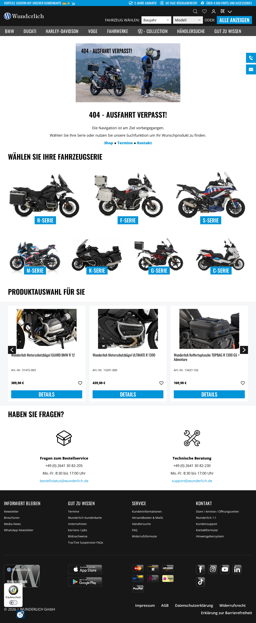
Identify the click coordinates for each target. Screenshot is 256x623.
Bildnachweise (77, 536)
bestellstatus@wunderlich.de (64, 480)
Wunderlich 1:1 (206, 518)
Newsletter (11, 511)
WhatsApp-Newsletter (18, 530)
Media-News (12, 524)
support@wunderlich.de (192, 480)
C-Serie (221, 270)
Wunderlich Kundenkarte (85, 518)
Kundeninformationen (147, 511)
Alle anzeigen (234, 20)
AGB (165, 605)
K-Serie (97, 270)
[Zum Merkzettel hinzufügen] (80, 383)
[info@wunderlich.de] (251, 69)
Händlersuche (141, 524)
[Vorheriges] (12, 350)
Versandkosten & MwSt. (148, 518)
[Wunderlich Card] (22, 576)
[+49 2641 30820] (251, 58)
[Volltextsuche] (195, 11)
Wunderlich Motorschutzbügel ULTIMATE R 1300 (124, 355)
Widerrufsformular (144, 536)
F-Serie (128, 220)
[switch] (13, 602)
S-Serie (211, 220)
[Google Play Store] (85, 581)
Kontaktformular (207, 530)
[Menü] (20, 585)
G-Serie (159, 270)
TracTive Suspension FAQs (85, 542)
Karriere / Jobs (77, 530)
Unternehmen (77, 524)
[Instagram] (212, 569)
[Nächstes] (244, 350)
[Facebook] (200, 569)
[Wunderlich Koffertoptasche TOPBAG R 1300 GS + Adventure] (209, 329)
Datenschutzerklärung (194, 605)
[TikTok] (200, 581)
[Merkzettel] (204, 11)
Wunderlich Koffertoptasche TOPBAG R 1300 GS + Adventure (206, 357)
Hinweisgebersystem (210, 536)
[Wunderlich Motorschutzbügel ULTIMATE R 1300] (128, 329)
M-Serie (35, 270)
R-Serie (45, 220)
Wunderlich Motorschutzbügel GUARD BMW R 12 (43, 355)
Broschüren (12, 518)
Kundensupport (206, 524)
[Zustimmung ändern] (20, 614)
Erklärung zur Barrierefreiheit (226, 612)
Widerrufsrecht (232, 605)
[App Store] (85, 569)
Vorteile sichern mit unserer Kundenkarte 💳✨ (37, 3)
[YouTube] (224, 569)
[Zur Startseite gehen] (24, 15)
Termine (73, 511)
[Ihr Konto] (213, 11)
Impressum (145, 605)
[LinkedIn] (237, 569)
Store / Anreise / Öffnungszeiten (217, 511)
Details (47, 394)
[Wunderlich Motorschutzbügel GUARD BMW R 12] (46, 329)
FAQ (134, 530)
